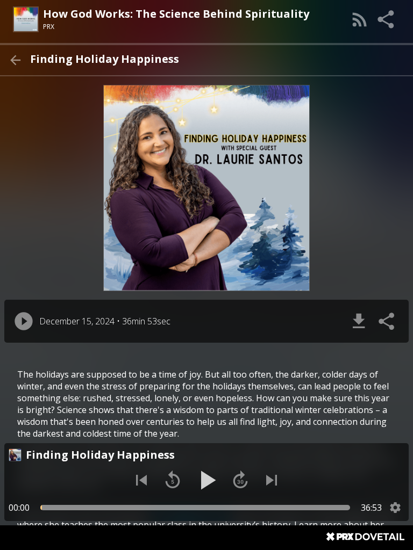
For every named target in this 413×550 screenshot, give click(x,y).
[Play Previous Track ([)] (141, 480)
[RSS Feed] (359, 19)
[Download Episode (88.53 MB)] (359, 321)
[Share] (386, 19)
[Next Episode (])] (271, 480)
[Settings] (395, 507)
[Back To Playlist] (15, 60)
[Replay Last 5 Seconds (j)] (172, 480)
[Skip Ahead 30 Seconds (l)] (240, 480)
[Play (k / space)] (206, 480)
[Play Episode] (23, 321)
